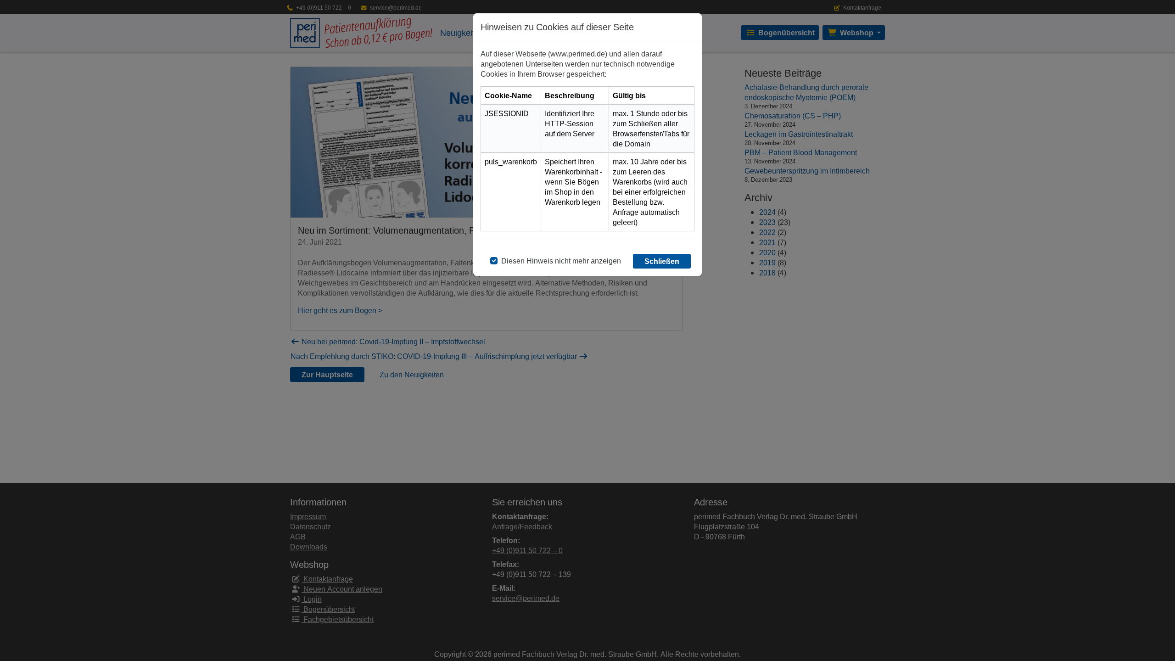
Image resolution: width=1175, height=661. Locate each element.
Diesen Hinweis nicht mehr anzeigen (561, 261)
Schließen (661, 261)
